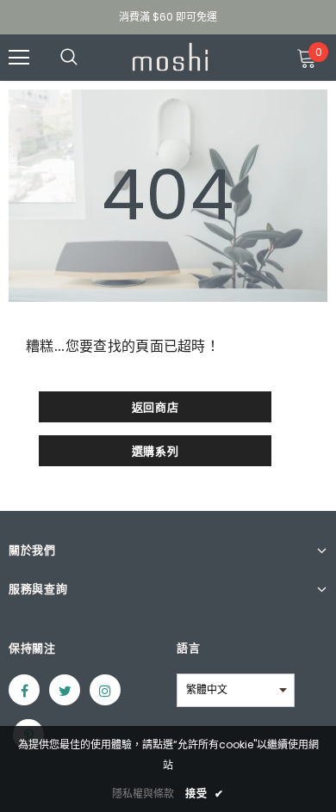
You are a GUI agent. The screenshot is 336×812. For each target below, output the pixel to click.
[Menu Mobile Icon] (19, 57)
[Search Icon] (86, 57)
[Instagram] (105, 689)
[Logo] (170, 56)
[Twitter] (64, 689)
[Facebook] (24, 689)
